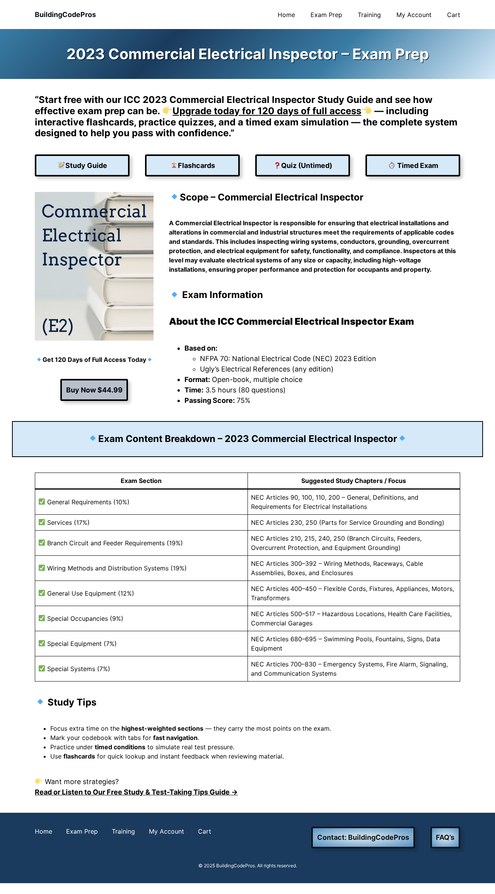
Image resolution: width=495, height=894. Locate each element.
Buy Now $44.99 (94, 390)
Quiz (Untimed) (306, 165)
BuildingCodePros (65, 14)
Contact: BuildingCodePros (363, 837)
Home (286, 15)
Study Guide (86, 165)
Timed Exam (417, 165)
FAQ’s (445, 837)
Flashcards (196, 165)
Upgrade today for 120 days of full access (266, 110)
